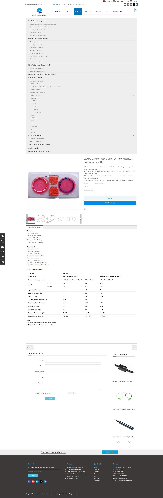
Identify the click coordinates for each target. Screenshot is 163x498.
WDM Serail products (36, 53)
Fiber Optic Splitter (35, 50)
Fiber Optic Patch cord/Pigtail (38, 56)
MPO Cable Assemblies (37, 84)
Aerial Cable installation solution (39, 144)
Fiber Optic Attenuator (36, 45)
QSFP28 (35, 109)
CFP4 (34, 106)
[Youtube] (137, 4)
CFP (34, 101)
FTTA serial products (35, 135)
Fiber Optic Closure (36, 32)
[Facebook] (125, 4)
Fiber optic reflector (36, 59)
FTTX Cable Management (37, 21)
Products (96, 469)
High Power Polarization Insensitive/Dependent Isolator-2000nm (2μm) (124, 409)
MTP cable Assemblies (36, 81)
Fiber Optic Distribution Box (38, 30)
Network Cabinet (35, 89)
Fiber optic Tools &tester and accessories (42, 74)
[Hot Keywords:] (136, 10)
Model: (86, 183)
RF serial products (35, 141)
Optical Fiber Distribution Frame (39, 27)
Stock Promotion (33, 148)
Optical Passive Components (38, 38)
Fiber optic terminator (36, 62)
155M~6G (34, 118)
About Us (96, 471)
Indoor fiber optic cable (37, 68)
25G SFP (34, 126)
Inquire (110, 198)
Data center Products (35, 78)
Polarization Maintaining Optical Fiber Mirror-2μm (124, 437)
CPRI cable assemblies (37, 138)
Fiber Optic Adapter (36, 42)
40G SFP (34, 129)
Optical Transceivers (36, 95)
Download (96, 478)
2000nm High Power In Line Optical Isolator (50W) (124, 381)
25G (32, 123)
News (95, 474)
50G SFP (34, 132)
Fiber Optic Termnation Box (38, 35)
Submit (50, 398)
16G (32, 121)
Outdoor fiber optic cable (37, 71)
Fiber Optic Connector (36, 47)
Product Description (34, 227)
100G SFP (34, 98)
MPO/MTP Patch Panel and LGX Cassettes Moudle (45, 86)
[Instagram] (45, 481)
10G (32, 115)
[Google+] (128, 4)
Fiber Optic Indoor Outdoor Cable (39, 65)
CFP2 (34, 104)
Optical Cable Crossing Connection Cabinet (43, 24)
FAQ (95, 476)
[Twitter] (134, 4)
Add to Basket (110, 203)
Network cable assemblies (37, 92)
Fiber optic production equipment (39, 151)
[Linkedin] (131, 4)
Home (95, 467)
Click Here (110, 452)
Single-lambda (37, 112)
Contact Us (97, 480)
